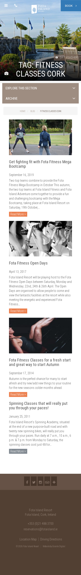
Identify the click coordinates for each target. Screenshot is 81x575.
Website (46, 546)
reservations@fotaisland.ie (40, 529)
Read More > (18, 214)
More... (54, 481)
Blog (32, 111)
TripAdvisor (47, 481)
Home (22, 111)
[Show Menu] (6, 5)
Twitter (34, 481)
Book (69, 5)
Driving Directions (51, 539)
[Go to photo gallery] (6, 74)
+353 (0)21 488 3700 (41, 523)
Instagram (40, 481)
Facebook (27, 481)
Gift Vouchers (68, 57)
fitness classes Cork (50, 111)
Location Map (28, 539)
